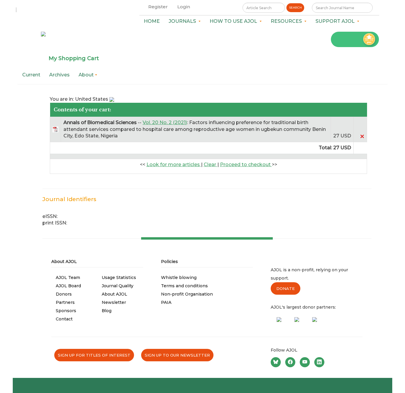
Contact (64, 319)
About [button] (87, 75)
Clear (210, 164)
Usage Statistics (119, 277)
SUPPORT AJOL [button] (336, 21)
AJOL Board (68, 285)
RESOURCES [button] (287, 21)
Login (183, 6)
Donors (64, 294)
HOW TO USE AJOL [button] (234, 21)
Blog (106, 310)
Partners (65, 302)
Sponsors (66, 310)
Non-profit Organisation (187, 294)
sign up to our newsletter (177, 355)
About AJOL (114, 294)
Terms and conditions (184, 285)
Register (158, 6)
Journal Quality (117, 285)
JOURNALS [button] (183, 21)
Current (31, 75)
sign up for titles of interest (94, 355)
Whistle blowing (179, 277)
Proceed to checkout (246, 164)
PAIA (166, 302)
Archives (59, 75)
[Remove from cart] (362, 136)
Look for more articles (173, 164)
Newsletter (114, 302)
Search (295, 7)
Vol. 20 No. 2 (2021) (165, 122)
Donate (285, 288)
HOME (152, 21)
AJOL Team (68, 277)
